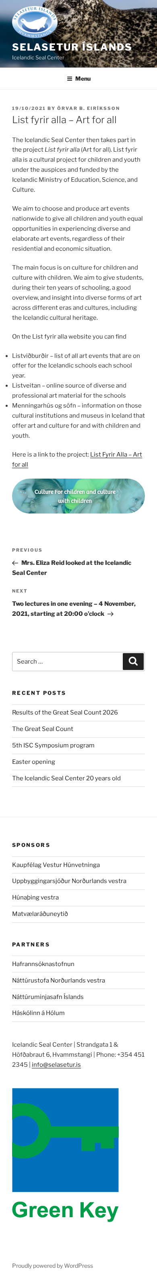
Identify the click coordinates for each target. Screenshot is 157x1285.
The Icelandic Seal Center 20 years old (66, 778)
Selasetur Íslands (72, 47)
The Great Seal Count (42, 729)
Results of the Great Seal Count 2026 (65, 712)
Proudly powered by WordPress (52, 1265)
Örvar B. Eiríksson (88, 108)
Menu (83, 78)
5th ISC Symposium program (53, 745)
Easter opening (33, 761)
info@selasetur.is (56, 1064)
